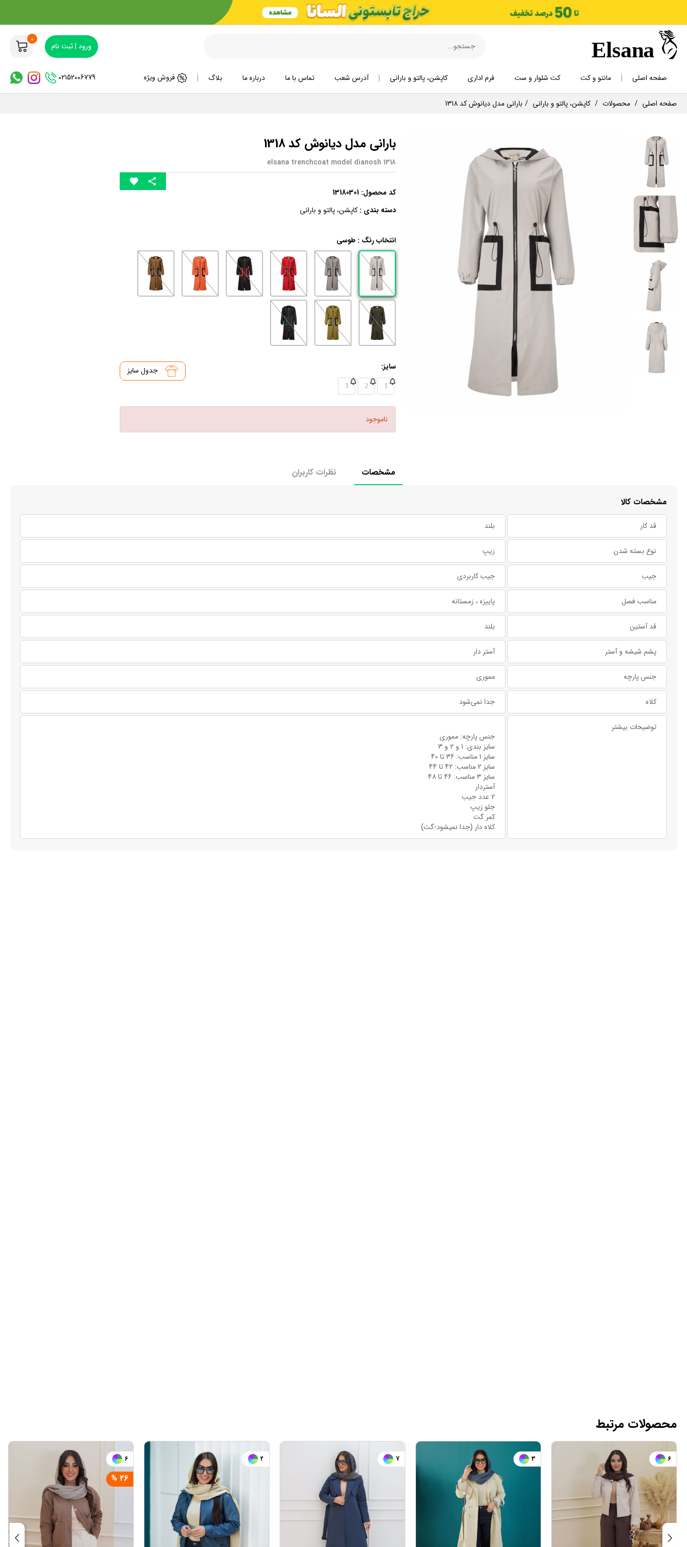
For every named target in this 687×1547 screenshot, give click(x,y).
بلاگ (215, 77)
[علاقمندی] (134, 181)
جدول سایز (143, 370)
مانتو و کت (595, 77)
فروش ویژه (160, 77)
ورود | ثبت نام (71, 46)
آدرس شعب (351, 77)
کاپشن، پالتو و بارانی (419, 77)
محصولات (616, 103)
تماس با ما (299, 77)
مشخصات (378, 472)
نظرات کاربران (314, 472)
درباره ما (253, 77)
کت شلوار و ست (537, 77)
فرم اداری (481, 77)
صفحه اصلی (649, 77)
